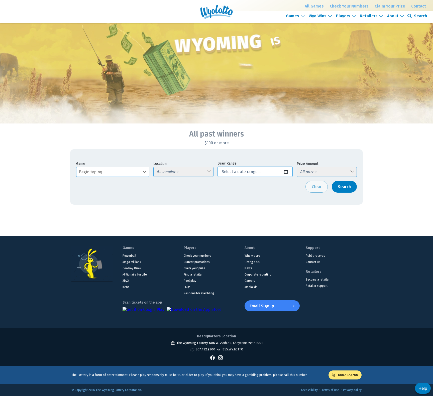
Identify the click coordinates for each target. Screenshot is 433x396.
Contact (418, 6)
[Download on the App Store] (194, 312)
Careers (250, 281)
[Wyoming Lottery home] (216, 12)
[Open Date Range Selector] (285, 171)
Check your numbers (197, 255)
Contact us (313, 262)
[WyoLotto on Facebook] (212, 357)
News (248, 268)
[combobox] (79, 172)
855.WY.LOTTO (233, 349)
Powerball (129, 255)
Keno (126, 287)
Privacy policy (352, 390)
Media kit (251, 287)
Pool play (190, 281)
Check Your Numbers (349, 6)
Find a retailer (193, 274)
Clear (316, 186)
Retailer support (317, 286)
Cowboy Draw (132, 268)
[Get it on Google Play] (143, 312)
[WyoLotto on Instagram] (220, 357)
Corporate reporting (258, 274)
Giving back (252, 262)
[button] (295, 16)
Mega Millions (132, 262)
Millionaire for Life (135, 274)
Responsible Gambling (199, 293)
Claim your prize (194, 268)
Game (80, 164)
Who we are (253, 255)
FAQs (187, 287)
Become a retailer (318, 279)
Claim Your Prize (390, 6)
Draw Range (227, 163)
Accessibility (309, 390)
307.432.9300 (205, 349)
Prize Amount (307, 164)
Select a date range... (241, 171)
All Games (314, 6)
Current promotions (197, 262)
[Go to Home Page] (92, 264)
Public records (315, 255)
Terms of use (330, 390)
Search (344, 186)
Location (160, 164)
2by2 (126, 281)
